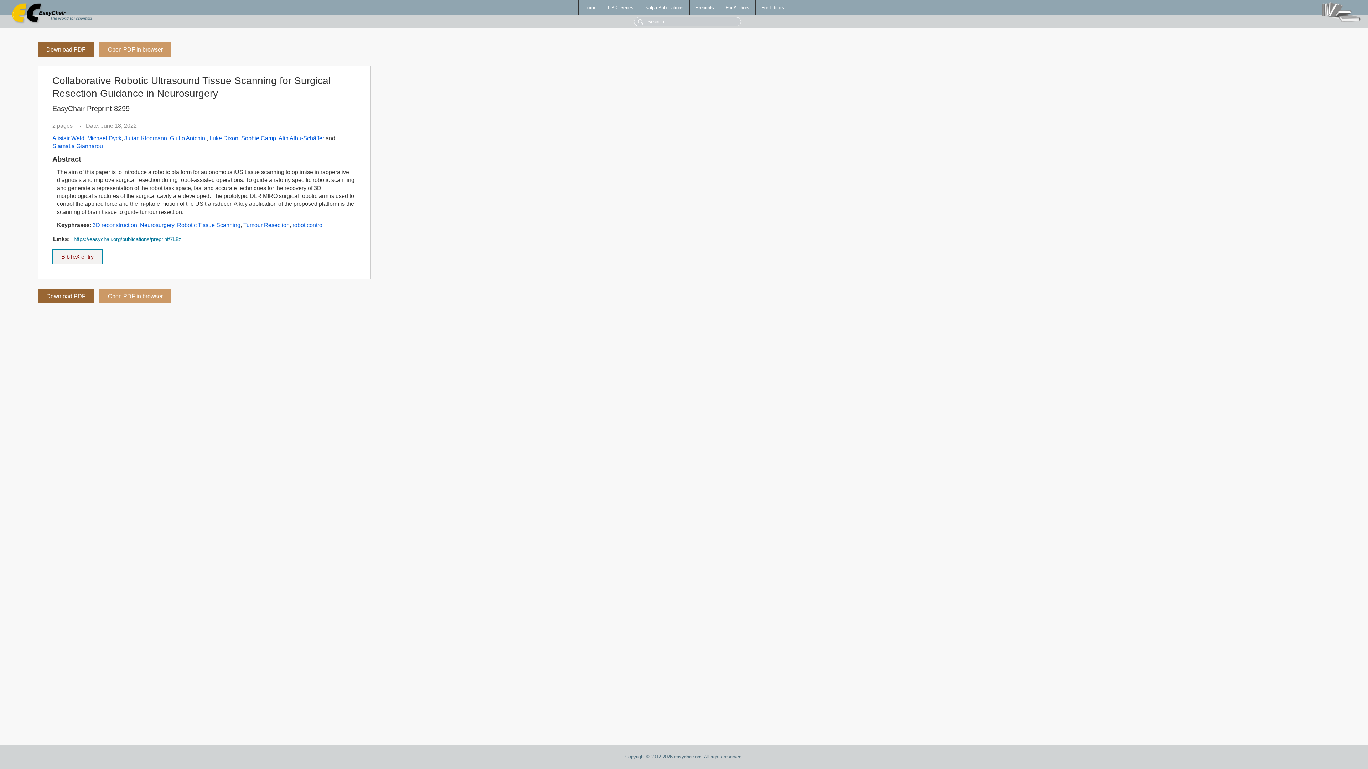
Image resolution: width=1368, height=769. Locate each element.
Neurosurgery (157, 225)
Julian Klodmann (145, 138)
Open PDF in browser (135, 50)
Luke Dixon (223, 138)
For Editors (772, 7)
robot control (308, 225)
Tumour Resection (266, 225)
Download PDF (66, 50)
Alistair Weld (68, 138)
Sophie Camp (258, 138)
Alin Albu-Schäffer (301, 138)
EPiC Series (620, 7)
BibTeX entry (82, 254)
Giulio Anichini (188, 138)
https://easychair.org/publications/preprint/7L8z (127, 239)
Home (590, 7)
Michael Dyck (104, 138)
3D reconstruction (115, 225)
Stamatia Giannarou (77, 146)
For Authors (738, 7)
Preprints (704, 7)
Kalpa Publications (664, 7)
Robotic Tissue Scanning (208, 225)
